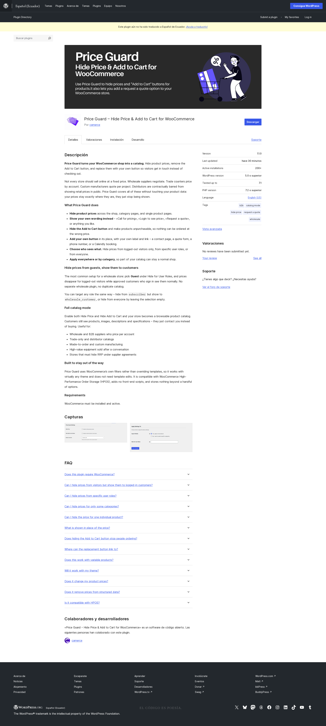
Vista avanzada (212, 229)
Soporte (256, 139)
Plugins (78, 686)
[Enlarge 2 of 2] (188, 427)
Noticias (18, 681)
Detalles (73, 139)
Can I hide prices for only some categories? (92, 506)
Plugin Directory (23, 17)
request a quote (252, 212)
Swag (199, 692)
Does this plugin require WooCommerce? (90, 474)
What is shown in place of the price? (87, 527)
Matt (259, 681)
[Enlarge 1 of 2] (122, 427)
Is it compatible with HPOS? (82, 602)
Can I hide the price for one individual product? (94, 517)
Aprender (139, 676)
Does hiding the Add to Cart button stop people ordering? (101, 538)
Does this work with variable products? (89, 560)
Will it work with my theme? (82, 570)
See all (257, 258)
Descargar (253, 121)
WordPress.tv (143, 692)
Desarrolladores (143, 686)
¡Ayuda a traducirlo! (197, 26)
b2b (241, 205)
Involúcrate (201, 676)
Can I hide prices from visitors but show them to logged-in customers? (109, 485)
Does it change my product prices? (86, 581)
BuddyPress (263, 692)
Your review (209, 258)
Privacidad (19, 692)
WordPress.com (265, 676)
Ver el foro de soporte (216, 287)
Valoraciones (94, 139)
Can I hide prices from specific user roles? (90, 495)
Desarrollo (138, 139)
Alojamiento (20, 686)
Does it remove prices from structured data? (92, 592)
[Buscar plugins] (49, 38)
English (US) (254, 197)
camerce (94, 124)
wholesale (255, 219)
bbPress (261, 686)
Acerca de (19, 676)
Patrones (79, 692)
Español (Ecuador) (55, 707)
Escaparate (80, 676)
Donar (200, 686)
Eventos (199, 681)
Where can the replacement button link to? (91, 549)
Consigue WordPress (306, 5)
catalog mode (253, 205)
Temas (78, 681)
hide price (236, 212)
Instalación (117, 139)
